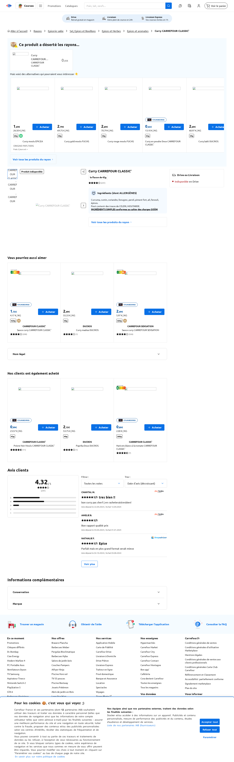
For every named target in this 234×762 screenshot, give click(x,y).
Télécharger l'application (154, 624)
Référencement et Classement (200, 674)
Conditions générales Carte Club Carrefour (201, 668)
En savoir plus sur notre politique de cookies (40, 756)
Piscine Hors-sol (59, 674)
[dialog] (117, 729)
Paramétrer (209, 737)
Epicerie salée (56, 30)
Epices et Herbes (111, 30)
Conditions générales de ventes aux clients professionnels (203, 661)
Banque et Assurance (106, 678)
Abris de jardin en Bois (63, 691)
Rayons (38, 30)
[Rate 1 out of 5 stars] (90, 183)
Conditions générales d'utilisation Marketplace (202, 649)
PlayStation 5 (14, 687)
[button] (40, 6)
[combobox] (128, 6)
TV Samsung (13, 674)
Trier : (127, 476)
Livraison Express (104, 665)
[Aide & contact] (180, 6)
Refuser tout (210, 729)
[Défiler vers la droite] (216, 115)
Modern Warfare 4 (16, 660)
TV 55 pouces (58, 678)
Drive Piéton (102, 660)
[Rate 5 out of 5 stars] (99, 183)
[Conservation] (158, 592)
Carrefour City (148, 651)
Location (100, 682)
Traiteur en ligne (104, 669)
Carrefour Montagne (151, 665)
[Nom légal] (158, 354)
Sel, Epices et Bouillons (83, 30)
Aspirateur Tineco (16, 678)
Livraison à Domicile (106, 656)
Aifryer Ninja (58, 669)
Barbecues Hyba (60, 656)
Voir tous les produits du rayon (32, 159)
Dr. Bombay (12, 651)
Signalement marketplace (198, 683)
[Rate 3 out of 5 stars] (94, 183)
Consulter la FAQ (216, 624)
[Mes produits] (189, 6)
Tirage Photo (103, 696)
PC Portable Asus (15, 665)
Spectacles (101, 687)
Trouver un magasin (32, 624)
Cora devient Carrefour (152, 678)
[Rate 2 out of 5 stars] (92, 183)
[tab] (12, 174)
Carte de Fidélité (104, 647)
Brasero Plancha (60, 642)
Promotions (13, 642)
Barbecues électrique (18, 696)
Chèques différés (15, 647)
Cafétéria (145, 674)
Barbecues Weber (60, 647)
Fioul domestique (105, 674)
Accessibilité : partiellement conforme (204, 679)
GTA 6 (10, 691)
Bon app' (145, 669)
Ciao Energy (13, 656)
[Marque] (158, 604)
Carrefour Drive (103, 651)
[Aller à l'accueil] (9, 6)
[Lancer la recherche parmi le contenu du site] (169, 6)
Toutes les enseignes (151, 682)
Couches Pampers (60, 665)
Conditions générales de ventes (201, 642)
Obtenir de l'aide (91, 624)
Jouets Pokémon (60, 687)
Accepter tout (210, 721)
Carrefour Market (149, 647)
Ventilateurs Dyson (16, 669)
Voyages (100, 691)
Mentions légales (193, 654)
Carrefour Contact (150, 660)
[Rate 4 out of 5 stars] (97, 183)
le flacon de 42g (98, 177)
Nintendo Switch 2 (16, 682)
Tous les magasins (149, 687)
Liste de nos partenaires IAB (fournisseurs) (131, 725)
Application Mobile (105, 642)
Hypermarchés (148, 642)
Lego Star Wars (59, 696)
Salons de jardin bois (62, 660)
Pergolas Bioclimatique (63, 651)
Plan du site (191, 688)
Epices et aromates (138, 30)
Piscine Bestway (60, 682)
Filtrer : (85, 476)
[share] (83, 171)
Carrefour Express (149, 656)
